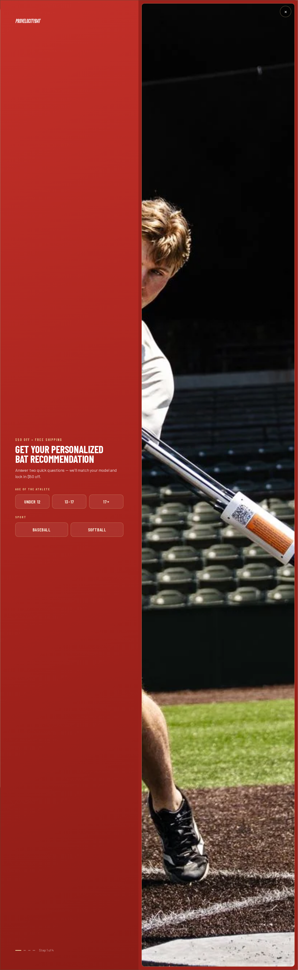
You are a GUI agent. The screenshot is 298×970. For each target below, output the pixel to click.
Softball (97, 529)
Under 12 (32, 501)
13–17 (69, 501)
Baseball (42, 529)
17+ (106, 501)
